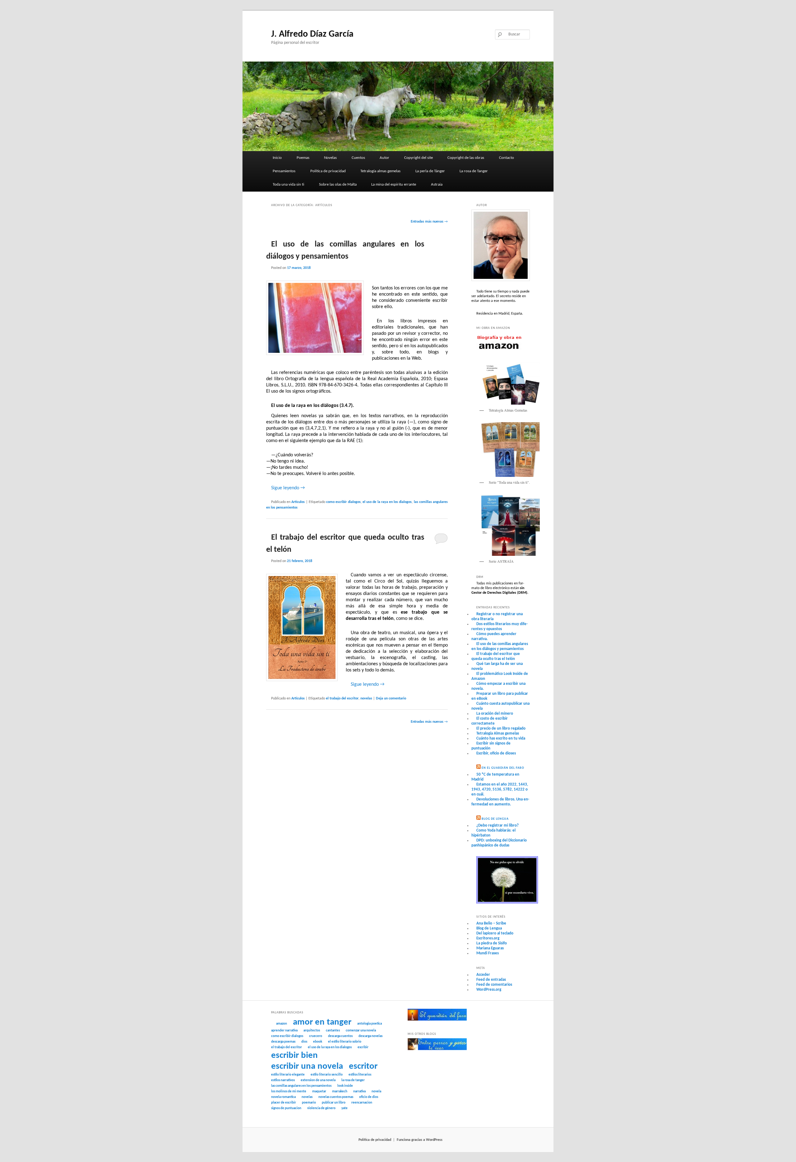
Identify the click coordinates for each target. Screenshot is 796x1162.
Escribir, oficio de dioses (496, 753)
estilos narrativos (283, 1080)
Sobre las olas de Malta (338, 184)
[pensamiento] (507, 902)
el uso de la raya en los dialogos (387, 502)
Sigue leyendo (288, 488)
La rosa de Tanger (474, 171)
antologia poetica (369, 1024)
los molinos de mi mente (288, 1091)
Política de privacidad (328, 171)
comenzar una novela (361, 1030)
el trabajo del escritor (342, 698)
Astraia (436, 184)
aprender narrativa (284, 1030)
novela (376, 1091)
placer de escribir (283, 1102)
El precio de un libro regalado (500, 728)
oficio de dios (368, 1097)
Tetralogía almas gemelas (380, 171)
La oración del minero (494, 714)
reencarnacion (361, 1102)
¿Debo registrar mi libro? (497, 825)
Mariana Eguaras (490, 948)
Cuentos (358, 158)
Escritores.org (487, 938)
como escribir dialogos (343, 502)
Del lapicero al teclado (494, 933)
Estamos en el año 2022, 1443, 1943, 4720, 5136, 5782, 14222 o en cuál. (499, 789)
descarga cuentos (340, 1036)
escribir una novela (307, 1066)
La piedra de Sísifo (491, 943)
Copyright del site (418, 158)
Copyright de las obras (465, 158)
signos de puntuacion (286, 1108)
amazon (281, 1024)
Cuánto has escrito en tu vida (500, 738)
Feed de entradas (491, 980)
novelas (366, 698)
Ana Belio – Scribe (491, 923)
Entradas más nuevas (429, 222)
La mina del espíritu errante (393, 184)
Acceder (483, 975)
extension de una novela (318, 1080)
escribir (363, 1047)
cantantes (333, 1030)
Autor (384, 158)
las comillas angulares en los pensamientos (301, 1086)
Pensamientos (284, 171)
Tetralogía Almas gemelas (497, 733)
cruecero (315, 1036)
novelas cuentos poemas (335, 1097)
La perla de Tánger (430, 171)
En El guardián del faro (503, 768)
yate (344, 1108)
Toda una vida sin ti (288, 184)
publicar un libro (333, 1102)
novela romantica (283, 1097)
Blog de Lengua (495, 819)
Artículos (298, 502)
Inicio (277, 158)
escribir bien (294, 1055)
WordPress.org (488, 990)
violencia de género (321, 1108)
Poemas (303, 158)
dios (304, 1042)
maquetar (319, 1091)
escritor (363, 1066)
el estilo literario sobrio (344, 1042)
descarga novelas (370, 1036)
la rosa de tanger (353, 1080)
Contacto (506, 158)
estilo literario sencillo (327, 1075)
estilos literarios (360, 1075)
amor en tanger (322, 1022)
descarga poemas (283, 1042)
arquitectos (311, 1030)
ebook (317, 1042)
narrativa (359, 1091)
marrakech (339, 1091)
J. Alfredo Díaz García (312, 34)
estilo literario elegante (288, 1075)
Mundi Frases (487, 953)
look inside (345, 1086)
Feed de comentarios (494, 985)
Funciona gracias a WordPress (419, 1140)
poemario (309, 1102)
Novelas (330, 158)
